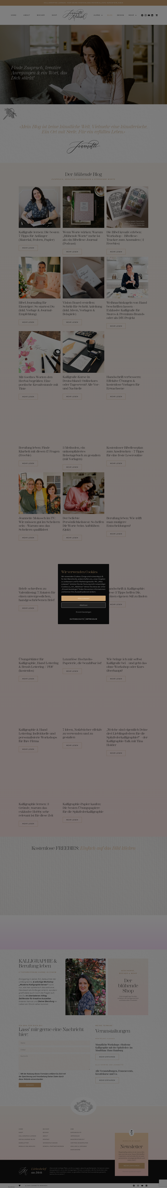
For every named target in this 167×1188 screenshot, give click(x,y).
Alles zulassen (83, 598)
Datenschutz (77, 619)
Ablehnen (83, 605)
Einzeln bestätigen (83, 612)
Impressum (91, 619)
